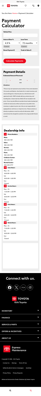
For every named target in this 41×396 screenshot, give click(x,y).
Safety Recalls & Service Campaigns (13, 368)
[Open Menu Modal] (3, 6)
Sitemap (14, 363)
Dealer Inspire (31, 379)
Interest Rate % (8, 39)
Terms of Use (23, 363)
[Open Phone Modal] (33, 6)
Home (14, 13)
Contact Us (6, 363)
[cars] (23, 287)
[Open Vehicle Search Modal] (10, 390)
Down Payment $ (9, 50)
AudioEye (28, 368)
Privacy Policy (7, 373)
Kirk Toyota (16, 359)
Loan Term (24, 39)
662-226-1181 (8, 140)
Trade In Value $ (26, 50)
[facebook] (10, 287)
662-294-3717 (8, 165)
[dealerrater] (30, 287)
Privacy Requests (18, 373)
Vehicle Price (7, 32)
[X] (16, 287)
